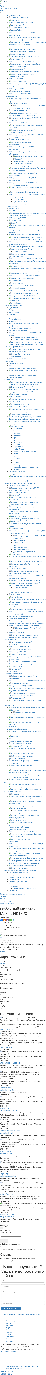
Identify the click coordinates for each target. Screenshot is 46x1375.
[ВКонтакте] (1, 920)
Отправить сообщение (11, 1308)
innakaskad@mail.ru (7, 1133)
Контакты (9, 1341)
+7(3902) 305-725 (6, 1151)
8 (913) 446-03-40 (6, 1029)
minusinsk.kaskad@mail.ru (9, 1110)
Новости (9, 1332)
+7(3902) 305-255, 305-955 (10, 1131)
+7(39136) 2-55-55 (6, 1088)
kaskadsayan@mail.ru (8, 1176)
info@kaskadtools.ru (7, 1153)
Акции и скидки (11, 1321)
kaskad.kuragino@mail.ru (9, 1090)
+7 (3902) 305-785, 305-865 (10, 1063)
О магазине (10, 1330)
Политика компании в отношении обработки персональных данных (22, 1367)
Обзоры (9, 1334)
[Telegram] (14, 920)
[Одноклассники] (4, 920)
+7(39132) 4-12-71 (6, 1108)
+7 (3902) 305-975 (6, 1194)
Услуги (8, 1327)
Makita (2, 951)
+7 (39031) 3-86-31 (7, 1214)
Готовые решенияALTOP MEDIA (7, 1372)
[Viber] (7, 920)
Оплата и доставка (13, 1339)
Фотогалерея (10, 1336)
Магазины (9, 1325)
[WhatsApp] (10, 920)
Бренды (9, 1323)
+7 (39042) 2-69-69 (7, 1174)
